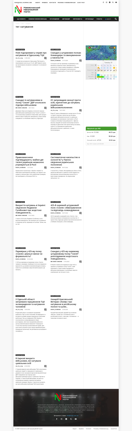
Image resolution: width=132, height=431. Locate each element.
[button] (115, 19)
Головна (17, 23)
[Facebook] (103, 2)
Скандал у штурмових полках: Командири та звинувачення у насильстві (66, 55)
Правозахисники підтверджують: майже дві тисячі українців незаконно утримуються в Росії (30, 161)
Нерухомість (77, 19)
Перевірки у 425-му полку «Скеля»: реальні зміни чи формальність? (29, 254)
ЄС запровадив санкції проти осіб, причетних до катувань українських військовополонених (66, 104)
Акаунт (37, 2)
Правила (45, 2)
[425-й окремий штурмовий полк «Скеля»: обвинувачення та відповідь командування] (66, 193)
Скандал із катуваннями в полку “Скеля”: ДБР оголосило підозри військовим (31, 102)
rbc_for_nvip (19, 58)
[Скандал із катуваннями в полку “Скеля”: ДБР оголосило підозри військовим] (31, 88)
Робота (99, 19)
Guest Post (81, 2)
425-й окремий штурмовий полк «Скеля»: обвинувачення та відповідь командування (66, 208)
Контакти (52, 2)
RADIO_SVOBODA (55, 49)
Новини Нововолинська (38, 19)
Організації (89, 19)
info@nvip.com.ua (72, 415)
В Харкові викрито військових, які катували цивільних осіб (28, 361)
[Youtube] (116, 2)
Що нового (21, 19)
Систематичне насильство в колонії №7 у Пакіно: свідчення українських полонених (65, 161)
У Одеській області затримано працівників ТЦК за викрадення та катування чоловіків (30, 303)
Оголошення (54, 19)
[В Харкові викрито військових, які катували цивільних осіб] (31, 346)
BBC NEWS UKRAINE (21, 108)
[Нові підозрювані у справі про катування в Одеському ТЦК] (31, 40)
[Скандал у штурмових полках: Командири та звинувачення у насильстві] (66, 40)
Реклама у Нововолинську (67, 2)
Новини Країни (20, 49)
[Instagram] (106, 2)
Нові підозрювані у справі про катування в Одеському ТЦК (31, 54)
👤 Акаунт (108, 19)
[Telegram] (109, 2)
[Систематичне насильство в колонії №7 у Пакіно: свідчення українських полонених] (66, 145)
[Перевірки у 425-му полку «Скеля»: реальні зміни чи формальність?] (31, 239)
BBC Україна (19, 97)
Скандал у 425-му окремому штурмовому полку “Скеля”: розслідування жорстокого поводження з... (65, 255)
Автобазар (66, 19)
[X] (113, 2)
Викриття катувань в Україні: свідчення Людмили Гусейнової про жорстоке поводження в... (30, 209)
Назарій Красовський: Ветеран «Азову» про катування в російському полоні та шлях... (63, 303)
